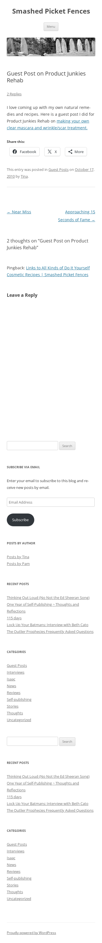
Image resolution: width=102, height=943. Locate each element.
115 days (14, 617)
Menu (51, 26)
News (11, 685)
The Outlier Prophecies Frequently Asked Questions (50, 631)
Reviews (13, 692)
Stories (12, 706)
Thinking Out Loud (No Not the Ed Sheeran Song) (48, 597)
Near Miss (19, 211)
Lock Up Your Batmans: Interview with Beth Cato (47, 624)
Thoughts (15, 713)
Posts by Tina (18, 556)
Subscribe (20, 519)
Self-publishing (19, 699)
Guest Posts (58, 169)
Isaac (11, 679)
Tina (24, 176)
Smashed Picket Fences (51, 11)
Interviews (15, 672)
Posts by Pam (18, 563)
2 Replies (14, 93)
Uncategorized (19, 719)
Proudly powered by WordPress (31, 932)
